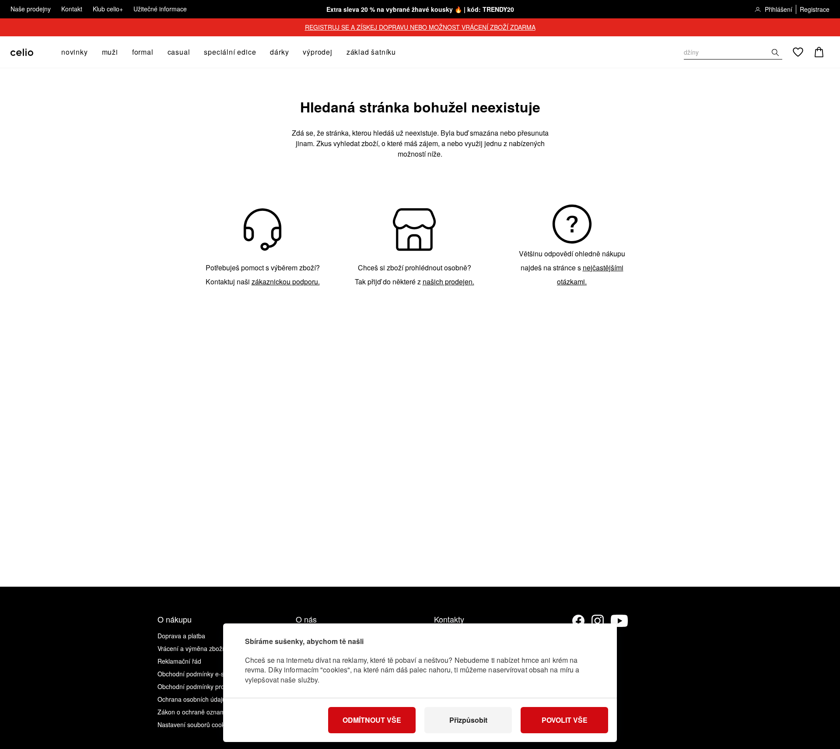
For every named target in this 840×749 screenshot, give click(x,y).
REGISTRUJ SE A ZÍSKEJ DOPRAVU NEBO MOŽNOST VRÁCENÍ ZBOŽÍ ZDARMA (420, 27)
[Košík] (819, 52)
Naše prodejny (30, 8)
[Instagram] (598, 621)
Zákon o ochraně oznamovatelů (201, 711)
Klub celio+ (108, 8)
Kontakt (71, 8)
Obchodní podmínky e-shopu (198, 673)
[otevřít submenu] (90, 52)
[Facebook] (578, 621)
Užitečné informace (160, 8)
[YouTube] (619, 621)
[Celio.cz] (21, 52)
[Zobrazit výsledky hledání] (775, 52)
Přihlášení (778, 9)
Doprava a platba (181, 635)
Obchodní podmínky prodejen (199, 686)
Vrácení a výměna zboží (191, 648)
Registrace (815, 9)
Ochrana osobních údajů (192, 699)
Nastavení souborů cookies (195, 724)
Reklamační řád (179, 661)
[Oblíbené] (798, 52)
